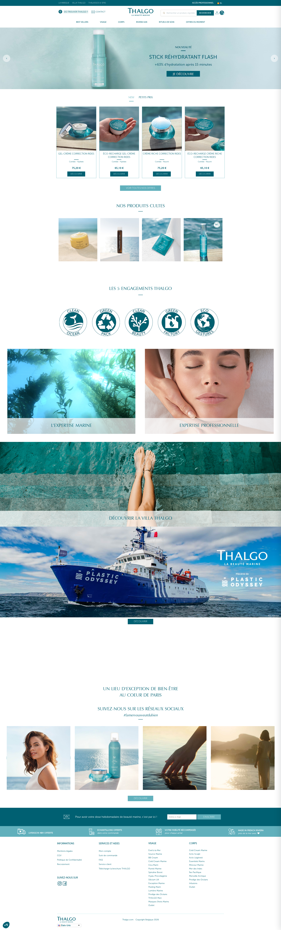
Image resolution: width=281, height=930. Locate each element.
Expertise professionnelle (209, 425)
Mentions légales (65, 851)
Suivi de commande (108, 855)
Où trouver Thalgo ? (76, 12)
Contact (100, 12)
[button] (6, 925)
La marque (64, 3)
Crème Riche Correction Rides (119, 153)
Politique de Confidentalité (69, 860)
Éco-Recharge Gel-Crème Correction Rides (76, 155)
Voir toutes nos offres (140, 188)
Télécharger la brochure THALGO (114, 868)
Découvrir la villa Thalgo (140, 518)
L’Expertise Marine (71, 425)
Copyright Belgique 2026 (147, 919)
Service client (105, 864)
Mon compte (105, 851)
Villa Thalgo (78, 3)
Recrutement (63, 864)
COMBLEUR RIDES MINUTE (204, 153)
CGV (59, 855)
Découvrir (76, 174)
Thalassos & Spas (97, 3)
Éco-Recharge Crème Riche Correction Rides (162, 155)
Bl (220, 3)
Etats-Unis (66, 925)
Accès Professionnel (203, 3)
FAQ (101, 860)
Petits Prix (146, 97)
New (131, 97)
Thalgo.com (127, 919)
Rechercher (205, 13)
